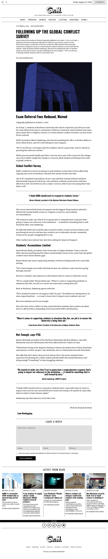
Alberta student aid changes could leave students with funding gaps (74, 497)
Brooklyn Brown (11, 508)
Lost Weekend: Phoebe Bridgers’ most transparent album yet (53, 496)
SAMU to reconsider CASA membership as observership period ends (10, 497)
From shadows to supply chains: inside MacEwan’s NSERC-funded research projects (32, 498)
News (41, 26)
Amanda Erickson (75, 514)
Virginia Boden (53, 505)
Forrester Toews (96, 512)
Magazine (35, 26)
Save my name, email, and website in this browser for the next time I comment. (48, 453)
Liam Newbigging (25, 58)
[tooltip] (44, 525)
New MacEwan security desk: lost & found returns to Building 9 (95, 496)
